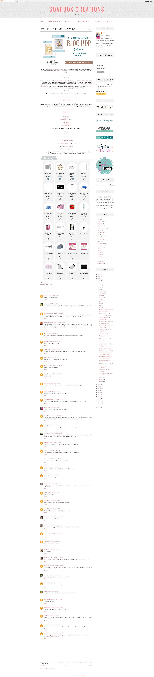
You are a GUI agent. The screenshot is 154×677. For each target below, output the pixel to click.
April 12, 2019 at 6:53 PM (55, 458)
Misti (98, 248)
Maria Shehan (47, 373)
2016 (99, 388)
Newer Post (42, 665)
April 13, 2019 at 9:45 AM (53, 549)
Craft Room (69, 21)
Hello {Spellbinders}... (104, 333)
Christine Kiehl (47, 399)
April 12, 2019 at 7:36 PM (54, 467)
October (101, 295)
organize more (100, 263)
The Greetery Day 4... (103, 319)
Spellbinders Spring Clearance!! (106, 321)
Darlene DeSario (47, 565)
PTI (98, 219)
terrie (45, 303)
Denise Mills (46, 442)
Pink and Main (100, 259)
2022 (99, 282)
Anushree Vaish (47, 575)
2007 (99, 407)
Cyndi (45, 615)
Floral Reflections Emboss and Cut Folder (62, 80)
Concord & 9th (100, 232)
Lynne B (46, 500)
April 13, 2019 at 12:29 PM (58, 565)
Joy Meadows (47, 433)
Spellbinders (48, 284)
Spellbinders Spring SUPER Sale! (106, 309)
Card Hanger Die (84, 21)
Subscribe (100, 65)
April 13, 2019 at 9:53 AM (57, 557)
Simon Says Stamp (101, 228)
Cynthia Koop (47, 583)
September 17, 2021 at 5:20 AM (56, 633)
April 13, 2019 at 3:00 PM (57, 575)
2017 (99, 386)
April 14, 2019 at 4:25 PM (53, 615)
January (101, 381)
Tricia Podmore (47, 415)
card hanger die (100, 236)
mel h (45, 357)
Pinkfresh (99, 252)
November (101, 293)
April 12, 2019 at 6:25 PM (55, 442)
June (100, 303)
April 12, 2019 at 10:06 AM (53, 349)
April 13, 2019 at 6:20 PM (53, 591)
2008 (99, 405)
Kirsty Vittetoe (47, 516)
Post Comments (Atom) (51, 668)
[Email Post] (41, 282)
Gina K (99, 256)
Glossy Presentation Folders (53, 636)
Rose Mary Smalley (48, 322)
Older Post (90, 665)
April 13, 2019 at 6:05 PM (56, 583)
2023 (99, 280)
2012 (99, 396)
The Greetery (100, 226)
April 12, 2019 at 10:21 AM (53, 357)
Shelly (45, 549)
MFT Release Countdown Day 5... (106, 363)
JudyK (45, 349)
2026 (99, 274)
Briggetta (46, 341)
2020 (99, 287)
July (100, 301)
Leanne (45, 492)
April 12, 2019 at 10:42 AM (57, 373)
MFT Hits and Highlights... (104, 311)
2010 (99, 400)
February (101, 379)
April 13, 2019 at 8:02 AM (56, 533)
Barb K (45, 407)
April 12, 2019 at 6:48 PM (54, 450)
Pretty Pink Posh (101, 243)
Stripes (98, 250)
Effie (45, 475)
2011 (99, 398)
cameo (98, 241)
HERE (84, 93)
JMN (45, 425)
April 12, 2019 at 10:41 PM (53, 475)
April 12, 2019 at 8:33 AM (53, 303)
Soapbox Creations (68, 146)
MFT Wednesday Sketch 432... (105, 338)
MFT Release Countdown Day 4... (106, 350)
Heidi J (45, 391)
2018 (99, 384)
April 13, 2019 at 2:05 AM (57, 516)
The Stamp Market (101, 245)
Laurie (104, 32)
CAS (98, 234)
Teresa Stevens (47, 313)
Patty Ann (46, 383)
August (101, 299)
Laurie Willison (62, 119)
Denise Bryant (47, 607)
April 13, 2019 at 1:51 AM (54, 500)
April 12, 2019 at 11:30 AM (54, 407)
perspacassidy (47, 533)
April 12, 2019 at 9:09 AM (54, 341)
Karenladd (46, 483)
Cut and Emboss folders (58, 93)
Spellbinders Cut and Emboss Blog (55, 69)
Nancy (45, 295)
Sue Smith (46, 625)
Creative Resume (54, 21)
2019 (99, 289)
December (101, 291)
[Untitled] (66, 78)
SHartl (45, 591)
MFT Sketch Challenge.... (104, 323)
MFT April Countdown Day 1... (105, 343)
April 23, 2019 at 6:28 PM (54, 625)
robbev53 (46, 450)
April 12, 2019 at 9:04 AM (59, 322)
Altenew (99, 223)
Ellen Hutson (100, 247)
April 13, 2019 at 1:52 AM (54, 508)
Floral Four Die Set (67, 85)
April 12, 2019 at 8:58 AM (57, 313)
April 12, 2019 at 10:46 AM (55, 383)
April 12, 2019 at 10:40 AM (56, 365)
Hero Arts (99, 230)
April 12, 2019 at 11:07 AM (54, 391)
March (100, 377)
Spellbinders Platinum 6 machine (84, 80)
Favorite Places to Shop (103, 21)
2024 (99, 278)
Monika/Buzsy (47, 557)
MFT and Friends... (103, 340)
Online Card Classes (101, 257)
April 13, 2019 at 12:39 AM (55, 483)
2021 (99, 285)
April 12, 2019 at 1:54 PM (52, 425)
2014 (99, 392)
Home (42, 21)
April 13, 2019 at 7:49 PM (57, 599)
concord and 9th (101, 239)
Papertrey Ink (100, 221)
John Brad (46, 633)
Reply (45, 299)
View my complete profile (100, 49)
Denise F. (46, 467)
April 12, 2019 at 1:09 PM (57, 415)
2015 (99, 390)
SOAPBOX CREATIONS (77, 9)
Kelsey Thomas (47, 599)
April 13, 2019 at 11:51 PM (57, 607)
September (101, 297)
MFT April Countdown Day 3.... (106, 348)
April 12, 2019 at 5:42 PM (56, 433)
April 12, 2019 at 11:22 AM (57, 399)
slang (45, 333)
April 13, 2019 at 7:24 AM (56, 525)
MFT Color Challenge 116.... (105, 313)
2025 (99, 276)
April (100, 307)
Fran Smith (46, 541)
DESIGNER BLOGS (82, 675)
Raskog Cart (100, 261)
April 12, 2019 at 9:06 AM (52, 333)
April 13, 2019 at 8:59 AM (55, 541)
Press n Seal (100, 237)
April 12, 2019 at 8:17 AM (53, 295)
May (100, 305)
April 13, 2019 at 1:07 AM (53, 492)
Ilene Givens (47, 365)
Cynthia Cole (47, 525)
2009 (99, 403)
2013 (99, 394)
